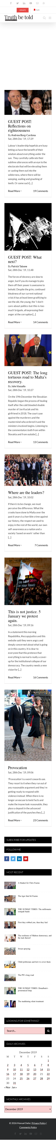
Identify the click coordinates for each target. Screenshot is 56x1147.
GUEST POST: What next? (25, 259)
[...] (30, 183)
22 (48, 1074)
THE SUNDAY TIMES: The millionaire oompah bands (34, 910)
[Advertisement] (28, 52)
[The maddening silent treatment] (10, 1004)
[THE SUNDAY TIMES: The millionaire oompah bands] (10, 912)
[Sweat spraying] (10, 952)
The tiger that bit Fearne (28, 896)
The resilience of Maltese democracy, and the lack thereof (35, 936)
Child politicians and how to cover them (34, 961)
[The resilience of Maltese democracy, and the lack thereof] (10, 939)
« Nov (7, 1087)
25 (21, 1078)
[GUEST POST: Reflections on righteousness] (28, 102)
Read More (14, 191)
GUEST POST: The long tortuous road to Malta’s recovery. (27, 377)
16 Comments (40, 677)
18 (21, 1074)
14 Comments (40, 322)
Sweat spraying (24, 948)
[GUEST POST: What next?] (28, 227)
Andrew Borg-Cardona (23, 135)
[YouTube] (25, 858)
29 (48, 1078)
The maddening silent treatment (31, 1001)
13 (34, 1069)
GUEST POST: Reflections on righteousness (20, 126)
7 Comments (41, 545)
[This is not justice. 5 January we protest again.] (28, 581)
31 (14, 1083)
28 (41, 1078)
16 (7, 1074)
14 (41, 1069)
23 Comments (40, 820)
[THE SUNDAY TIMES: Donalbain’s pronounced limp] (10, 991)
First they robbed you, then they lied (33, 922)
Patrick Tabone (19, 266)
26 (28, 1078)
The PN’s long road (26, 975)
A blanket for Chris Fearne (29, 882)
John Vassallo (18, 386)
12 (28, 1069)
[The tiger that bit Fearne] (10, 899)
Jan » (14, 1087)
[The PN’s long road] (10, 978)
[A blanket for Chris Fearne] (10, 886)
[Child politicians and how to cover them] (10, 965)
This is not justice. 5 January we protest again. (24, 616)
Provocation (17, 767)
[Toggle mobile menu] (50, 17)
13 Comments (40, 442)
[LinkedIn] (19, 858)
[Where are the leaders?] (28, 470)
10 (14, 1069)
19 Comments (40, 191)
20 (34, 1074)
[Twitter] (13, 858)
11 (21, 1069)
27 (34, 1078)
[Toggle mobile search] (44, 17)
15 (48, 1069)
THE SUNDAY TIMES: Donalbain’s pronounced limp (33, 989)
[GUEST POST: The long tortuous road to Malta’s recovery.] (28, 350)
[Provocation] (28, 725)
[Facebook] (6, 858)
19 (28, 1074)
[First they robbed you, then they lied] (10, 925)
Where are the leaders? (26, 492)
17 (14, 1074)
